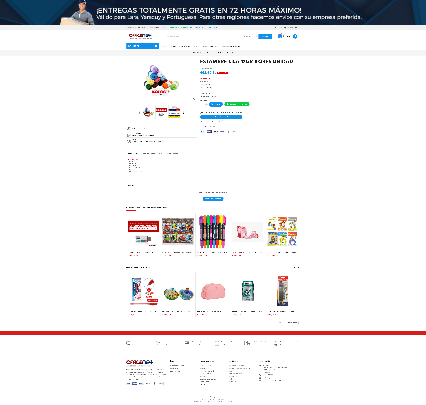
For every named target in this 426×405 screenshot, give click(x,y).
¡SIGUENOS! (214, 46)
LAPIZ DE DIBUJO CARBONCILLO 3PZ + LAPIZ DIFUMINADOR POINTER (293, 312)
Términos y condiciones (208, 371)
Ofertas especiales (177, 366)
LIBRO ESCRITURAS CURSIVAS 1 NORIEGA (282, 252)
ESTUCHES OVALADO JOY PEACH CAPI (211, 312)
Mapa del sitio (205, 382)
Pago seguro (204, 376)
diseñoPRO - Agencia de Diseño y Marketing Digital (213, 402)
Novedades (174, 368)
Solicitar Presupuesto (221, 117)
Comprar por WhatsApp (237, 104)
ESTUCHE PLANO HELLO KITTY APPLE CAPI (248, 252)
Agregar (216, 104)
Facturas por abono (236, 374)
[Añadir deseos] (141, 248)
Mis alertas (233, 382)
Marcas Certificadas (231, 46)
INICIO (165, 46)
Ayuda (173, 46)
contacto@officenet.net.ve (272, 378)
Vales (231, 379)
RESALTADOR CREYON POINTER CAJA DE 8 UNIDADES (217, 252)
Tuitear (214, 126)
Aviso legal (204, 368)
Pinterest (218, 126)
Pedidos (232, 371)
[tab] (133, 153)
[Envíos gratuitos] (213, 12)
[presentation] (139, 113)
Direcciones (233, 376)
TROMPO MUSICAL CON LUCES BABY (176, 312)
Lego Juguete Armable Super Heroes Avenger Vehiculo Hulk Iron (190, 252)
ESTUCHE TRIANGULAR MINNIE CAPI (141, 252)
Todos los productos (289, 323)
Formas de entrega (207, 366)
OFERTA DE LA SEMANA (188, 46)
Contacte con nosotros (208, 379)
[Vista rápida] (150, 248)
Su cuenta (233, 361)
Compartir (210, 126)
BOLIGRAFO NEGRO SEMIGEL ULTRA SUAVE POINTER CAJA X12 (151, 312)
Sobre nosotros (205, 374)
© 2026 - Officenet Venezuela (213, 400)
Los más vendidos (176, 371)
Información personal (237, 366)
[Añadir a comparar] (146, 248)
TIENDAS (204, 46)
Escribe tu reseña (207, 69)
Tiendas (203, 384)
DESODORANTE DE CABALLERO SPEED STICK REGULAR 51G (254, 312)
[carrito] (137, 248)
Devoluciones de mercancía (239, 368)
